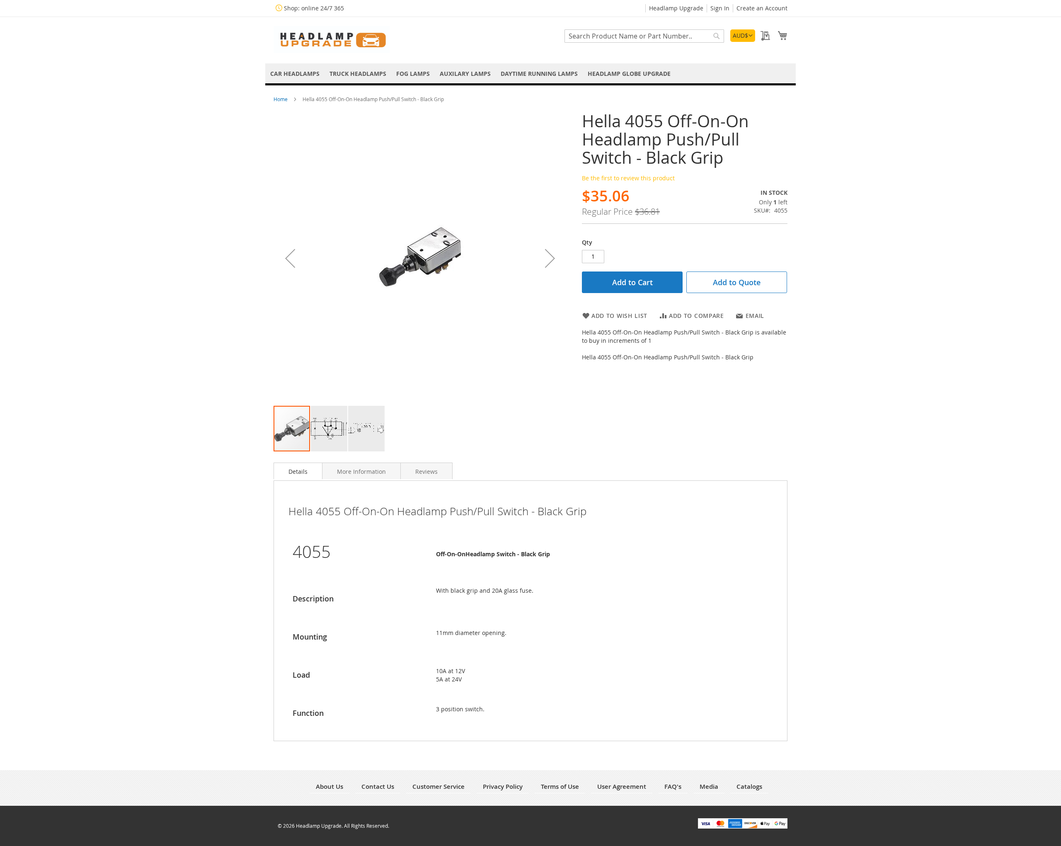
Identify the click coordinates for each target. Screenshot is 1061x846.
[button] (742, 35)
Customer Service (438, 786)
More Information (361, 471)
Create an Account (761, 8)
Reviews (426, 471)
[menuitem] (295, 73)
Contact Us (377, 786)
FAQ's (672, 786)
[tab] (298, 471)
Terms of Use (560, 786)
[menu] (530, 73)
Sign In (719, 8)
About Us (329, 786)
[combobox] (644, 36)
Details (298, 471)
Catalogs (749, 786)
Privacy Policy (503, 786)
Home (281, 99)
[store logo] (332, 39)
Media (709, 786)
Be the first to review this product (628, 178)
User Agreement (621, 786)
